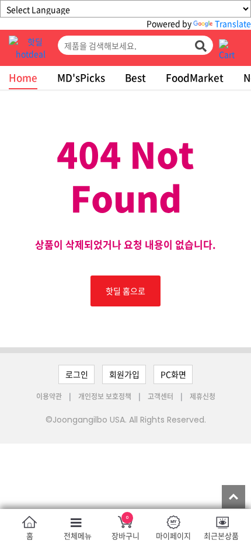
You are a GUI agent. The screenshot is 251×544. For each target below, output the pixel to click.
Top (233, 496)
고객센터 (160, 396)
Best (135, 77)
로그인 (76, 374)
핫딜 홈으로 (125, 291)
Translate (233, 23)
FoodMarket (195, 77)
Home (23, 77)
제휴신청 (202, 396)
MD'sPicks (81, 77)
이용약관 (50, 396)
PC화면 (173, 374)
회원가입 (124, 374)
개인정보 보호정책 (105, 396)
